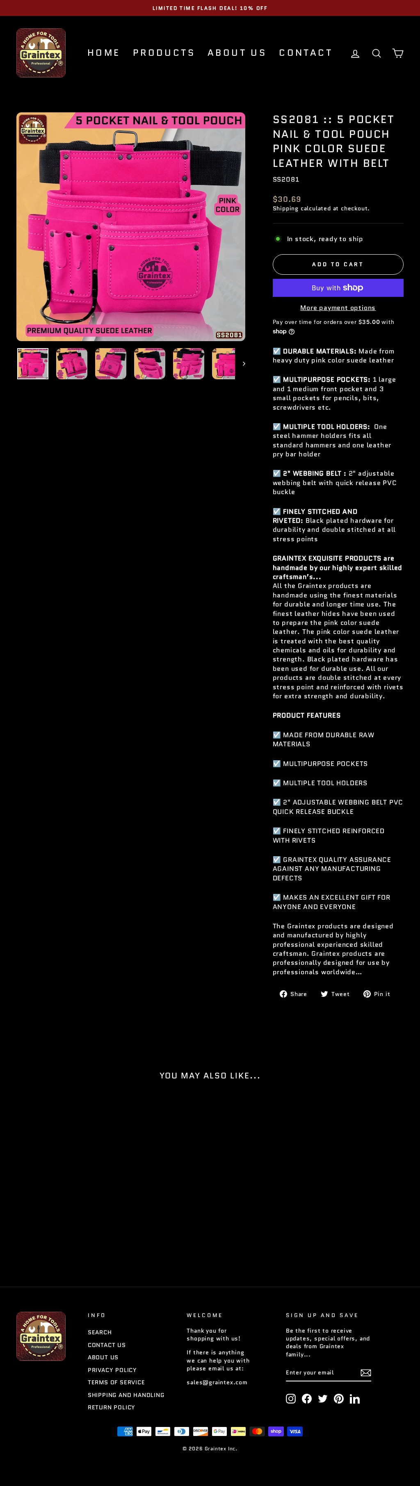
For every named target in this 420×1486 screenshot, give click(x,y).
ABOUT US (237, 52)
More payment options (338, 307)
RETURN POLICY (111, 1407)
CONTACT (306, 52)
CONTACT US (107, 1345)
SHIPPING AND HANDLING (126, 1395)
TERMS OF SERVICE (116, 1382)
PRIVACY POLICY (112, 1370)
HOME (104, 52)
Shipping (286, 208)
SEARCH (100, 1332)
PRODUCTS (164, 52)
